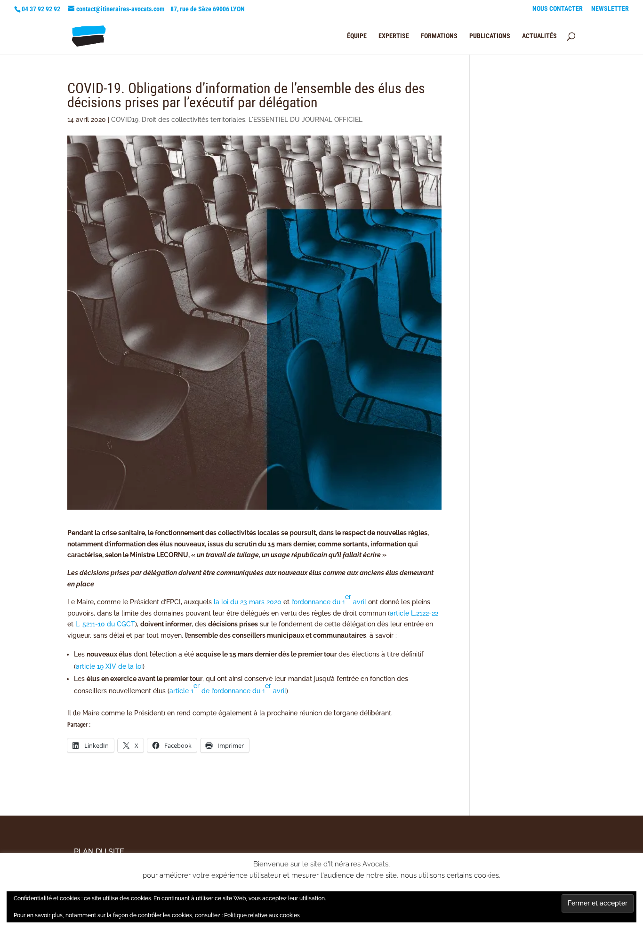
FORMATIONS (439, 36)
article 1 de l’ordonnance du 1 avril (227, 688)
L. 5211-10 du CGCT (105, 624)
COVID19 (124, 119)
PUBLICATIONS (489, 36)
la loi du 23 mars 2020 (247, 602)
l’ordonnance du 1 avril (328, 599)
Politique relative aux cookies (262, 915)
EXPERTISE (393, 36)
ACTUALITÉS (539, 36)
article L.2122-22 (414, 613)
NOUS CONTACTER (557, 8)
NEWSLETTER (610, 8)
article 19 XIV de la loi (109, 666)
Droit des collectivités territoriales (193, 119)
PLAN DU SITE (99, 851)
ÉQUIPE (357, 36)
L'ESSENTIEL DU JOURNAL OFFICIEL (305, 119)
